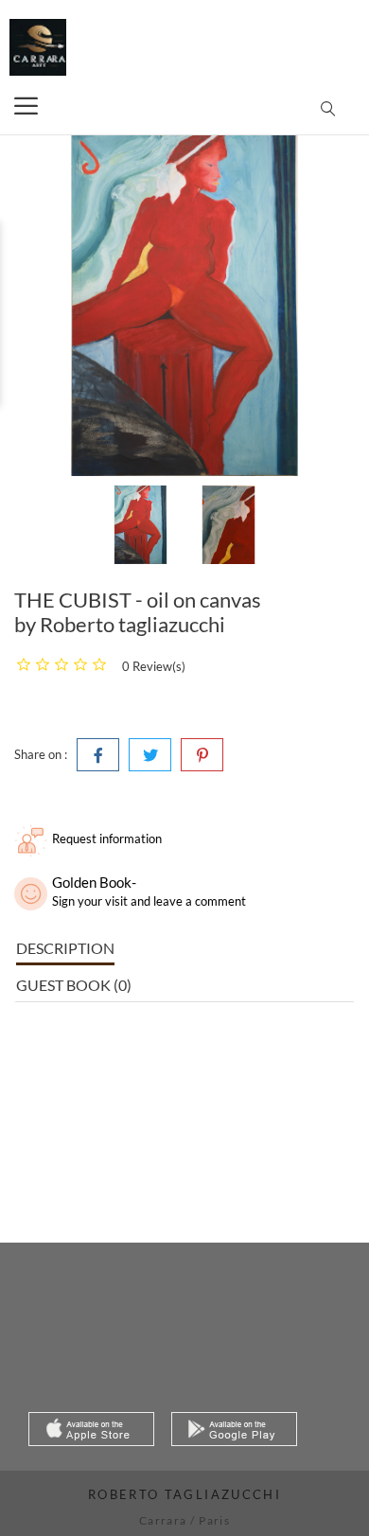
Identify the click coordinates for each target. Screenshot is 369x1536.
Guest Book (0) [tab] (74, 985)
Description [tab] (65, 948)
